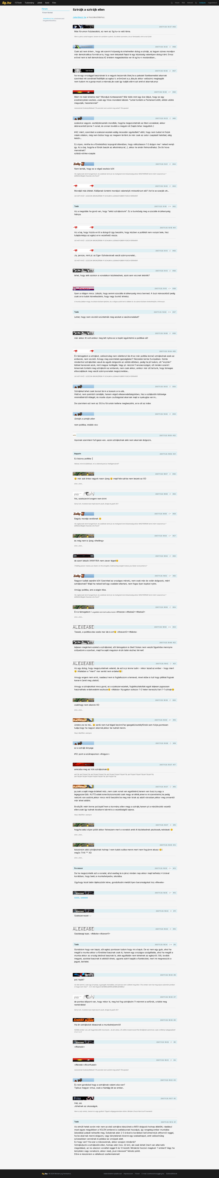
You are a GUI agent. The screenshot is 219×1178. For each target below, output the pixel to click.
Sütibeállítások (171, 1174)
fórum (177, 3)
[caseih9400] (83, 474)
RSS (183, 3)
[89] (83, 92)
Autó (47, 3)
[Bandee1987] (83, 186)
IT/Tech (18, 3)
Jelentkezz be (48, 19)
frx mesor (78, 868)
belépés (202, 3)
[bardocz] (83, 70)
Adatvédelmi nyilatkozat (113, 1174)
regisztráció (212, 3)
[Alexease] (83, 627)
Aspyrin (77, 454)
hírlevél (190, 3)
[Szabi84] (83, 1020)
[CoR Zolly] (83, 164)
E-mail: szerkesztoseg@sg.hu (153, 1174)
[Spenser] (83, 893)
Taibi (76, 206)
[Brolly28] (83, 975)
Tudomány (29, 3)
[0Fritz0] (83, 1098)
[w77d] (83, 270)
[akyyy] (83, 764)
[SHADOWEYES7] (83, 26)
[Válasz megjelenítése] (170, 47)
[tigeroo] (83, 118)
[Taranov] (83, 288)
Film (54, 3)
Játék (39, 3)
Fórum (137, 1174)
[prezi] (83, 494)
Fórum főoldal (47, 13)
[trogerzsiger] (74, 435)
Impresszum (128, 1174)
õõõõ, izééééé (81, 897)
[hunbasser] (83, 720)
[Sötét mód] (196, 3)
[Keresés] (172, 3)
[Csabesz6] (83, 556)
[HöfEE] (83, 46)
